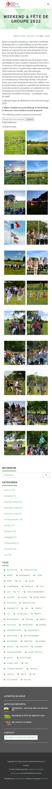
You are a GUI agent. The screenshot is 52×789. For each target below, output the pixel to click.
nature (29, 619)
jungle (38, 608)
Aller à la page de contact (21, 737)
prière (42, 625)
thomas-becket (14, 669)
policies (11, 625)
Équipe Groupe (26, 36)
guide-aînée (39, 597)
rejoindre (11, 641)
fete (41, 586)
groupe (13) (9, 525)
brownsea (24, 575)
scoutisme (25, 658)
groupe (10, 597)
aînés (9, 575)
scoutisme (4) (10, 549)
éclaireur (11, 680)
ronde (42, 641)
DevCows (44, 779)
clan (31, 581)
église (27, 680)
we (33, 674)
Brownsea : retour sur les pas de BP (30, 709)
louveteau (22, 614)
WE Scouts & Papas (21, 722)
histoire (11, 603)
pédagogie (33, 630)
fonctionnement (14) (13, 519)
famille (29, 586)
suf (26, 663)
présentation (13, 630)
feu (8, 592)
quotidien (11, 636)
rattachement (31, 636)
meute (37, 614)
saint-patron (35, 652)
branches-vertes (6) (13, 513)
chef (9, 581)
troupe (33, 669)
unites (10, 674)
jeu (26, 608)
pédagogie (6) (10, 537)
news (42, 619)
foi (18, 592)
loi (8, 614)
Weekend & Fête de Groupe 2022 (28, 716)
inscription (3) (10, 531)
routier (23, 647)
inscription (28, 603)
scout (9, 658)
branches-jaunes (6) (13, 502)
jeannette (12, 608)
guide (24, 597)
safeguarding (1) (11, 543)
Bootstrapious (19, 779)
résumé (38, 647)
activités (11, 570)
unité (23, 674)
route (9, 647)
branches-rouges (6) (13, 508)
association (30, 570)
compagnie (12, 586)
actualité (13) (10, 496)
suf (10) (7, 555)
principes (27, 625)
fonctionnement (35, 592)
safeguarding (14, 652)
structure (12, 663)
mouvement (12, 619)
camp (39, 575)
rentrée (28, 641)
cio (20, 581)
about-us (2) (9, 490)
